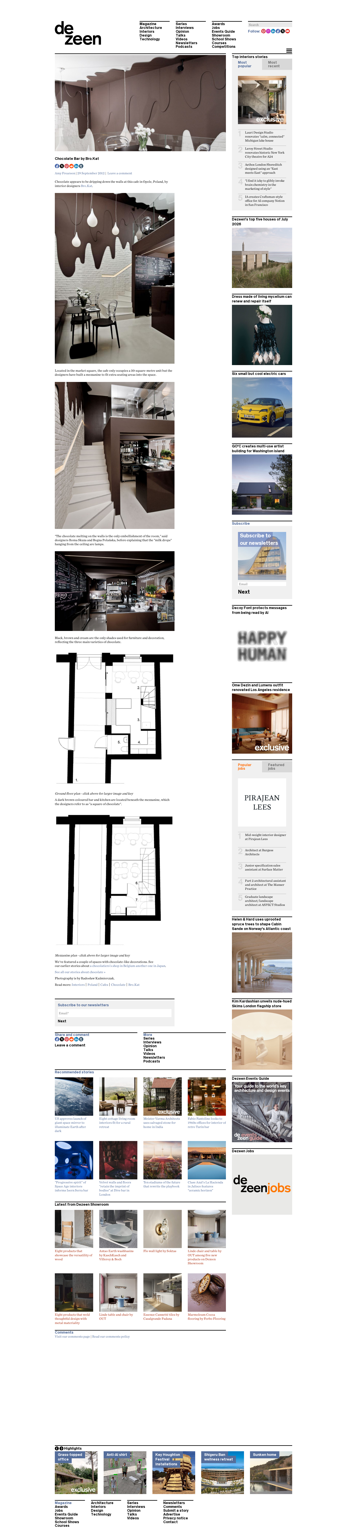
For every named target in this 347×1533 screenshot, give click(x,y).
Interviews (185, 28)
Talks (181, 35)
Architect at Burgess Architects (259, 852)
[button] (289, 51)
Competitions (224, 46)
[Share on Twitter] (62, 166)
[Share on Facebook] (57, 166)
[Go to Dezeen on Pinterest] (263, 31)
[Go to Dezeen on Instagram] (268, 31)
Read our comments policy (111, 1336)
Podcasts (184, 46)
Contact (170, 1522)
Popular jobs (244, 766)
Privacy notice (175, 1518)
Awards (218, 24)
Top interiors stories (250, 57)
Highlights (73, 1448)
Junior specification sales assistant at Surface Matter (264, 867)
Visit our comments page (72, 1336)
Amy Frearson (65, 173)
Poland (93, 984)
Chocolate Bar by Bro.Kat (77, 158)
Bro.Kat (86, 186)
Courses (219, 43)
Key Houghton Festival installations (167, 1459)
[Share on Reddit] (71, 166)
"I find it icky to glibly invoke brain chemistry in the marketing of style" (265, 185)
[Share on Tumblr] (81, 166)
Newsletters (186, 43)
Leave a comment (119, 173)
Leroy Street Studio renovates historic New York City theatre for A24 (264, 152)
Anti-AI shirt (117, 1454)
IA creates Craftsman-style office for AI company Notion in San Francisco (265, 201)
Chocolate (118, 984)
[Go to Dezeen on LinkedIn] (273, 31)
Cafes (104, 984)
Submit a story (176, 1510)
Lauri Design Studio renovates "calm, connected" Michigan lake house (264, 136)
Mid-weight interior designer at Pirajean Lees (265, 837)
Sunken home (264, 1454)
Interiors (147, 31)
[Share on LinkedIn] (76, 166)
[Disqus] (140, 1391)
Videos (182, 39)
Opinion (182, 31)
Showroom (221, 35)
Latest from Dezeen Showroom (82, 1204)
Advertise (171, 1514)
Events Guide (223, 31)
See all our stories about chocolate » (80, 972)
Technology (150, 39)
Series (181, 24)
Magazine (148, 24)
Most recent (274, 64)
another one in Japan (150, 966)
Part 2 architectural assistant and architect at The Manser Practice (265, 885)
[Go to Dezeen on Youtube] (287, 31)
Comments (172, 1507)
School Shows (224, 39)
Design (146, 35)
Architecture (151, 28)
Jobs (216, 28)
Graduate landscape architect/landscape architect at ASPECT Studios (265, 901)
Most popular (244, 64)
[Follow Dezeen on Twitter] (283, 31)
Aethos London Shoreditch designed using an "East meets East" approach (263, 169)
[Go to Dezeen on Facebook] (278, 31)
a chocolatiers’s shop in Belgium (112, 966)
